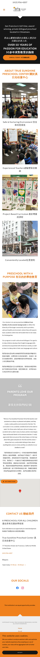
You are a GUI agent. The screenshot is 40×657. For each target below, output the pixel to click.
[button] (5, 10)
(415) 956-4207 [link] (20, 2)
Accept (20, 652)
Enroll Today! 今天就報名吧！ (20, 57)
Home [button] (20, 628)
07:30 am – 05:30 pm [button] (17, 565)
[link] (20, 10)
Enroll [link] (20, 631)
